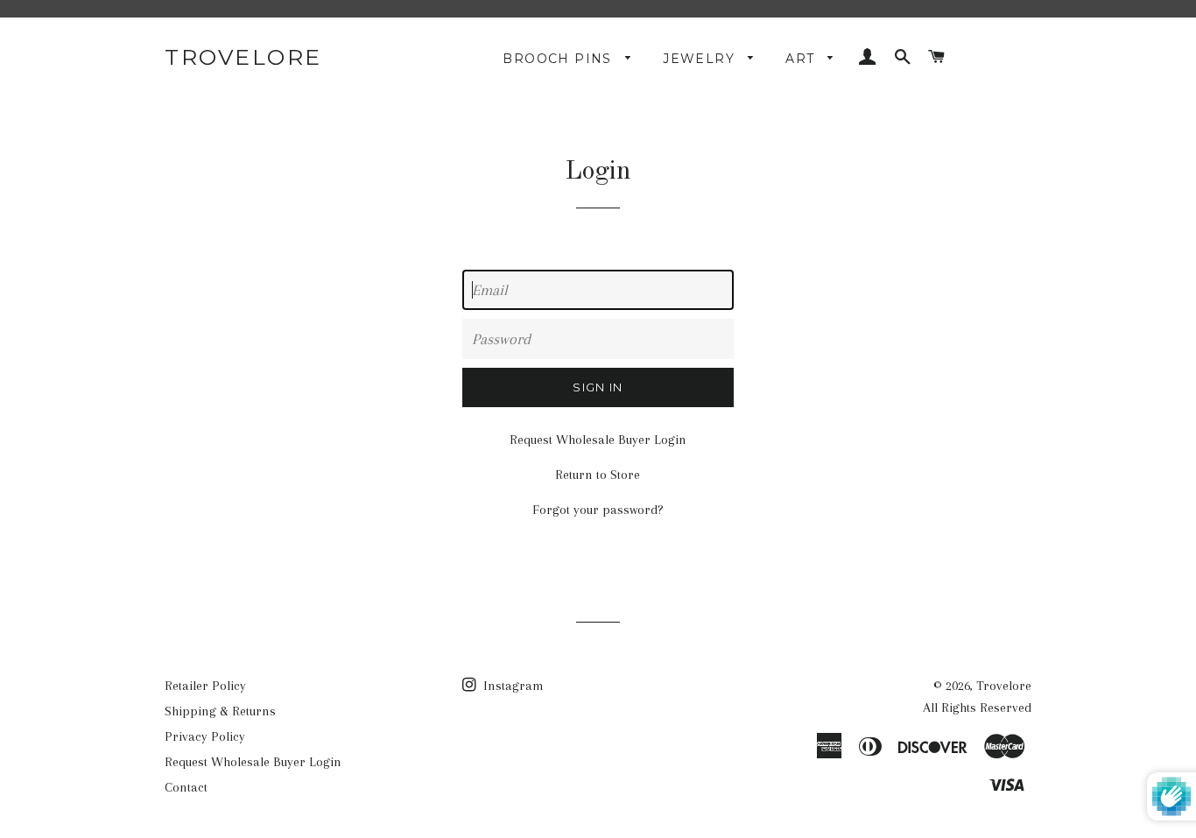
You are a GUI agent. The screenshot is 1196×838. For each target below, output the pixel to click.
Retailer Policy (205, 686)
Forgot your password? (598, 510)
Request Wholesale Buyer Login (598, 439)
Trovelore (243, 57)
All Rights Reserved (977, 707)
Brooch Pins (559, 59)
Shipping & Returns (220, 711)
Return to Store (597, 474)
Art (802, 59)
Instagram (512, 686)
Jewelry (701, 59)
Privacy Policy (205, 736)
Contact (186, 787)
